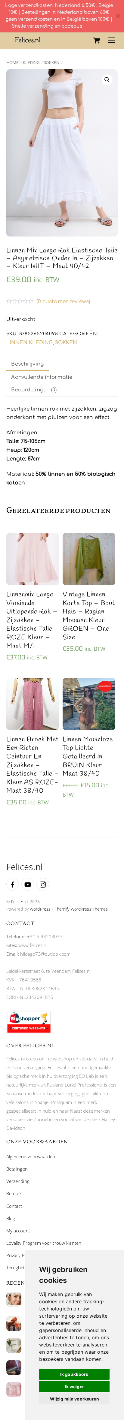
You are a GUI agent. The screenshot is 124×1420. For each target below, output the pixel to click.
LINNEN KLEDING (29, 342)
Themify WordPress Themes (81, 909)
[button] (107, 79)
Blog (10, 1218)
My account (18, 1231)
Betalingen (17, 1169)
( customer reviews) (63, 302)
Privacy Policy (20, 1255)
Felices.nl (20, 901)
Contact (14, 1206)
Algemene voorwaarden (30, 1156)
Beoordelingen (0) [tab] (34, 390)
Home (12, 63)
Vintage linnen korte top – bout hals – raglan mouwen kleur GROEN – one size (89, 616)
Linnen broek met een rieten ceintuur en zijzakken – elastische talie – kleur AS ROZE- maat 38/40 (32, 765)
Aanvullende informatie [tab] (41, 377)
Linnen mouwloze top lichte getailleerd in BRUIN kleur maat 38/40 (88, 756)
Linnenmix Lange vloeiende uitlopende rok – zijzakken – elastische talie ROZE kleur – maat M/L (31, 620)
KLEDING (31, 63)
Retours (14, 1193)
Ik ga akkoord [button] (74, 1374)
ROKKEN (51, 63)
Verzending (17, 1181)
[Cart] (97, 41)
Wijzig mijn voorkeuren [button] (74, 1398)
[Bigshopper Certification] (28, 1032)
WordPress (40, 909)
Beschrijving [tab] (27, 364)
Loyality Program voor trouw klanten (43, 1243)
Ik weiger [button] (74, 1386)
